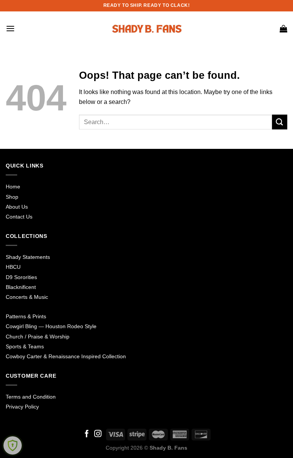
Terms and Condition (31, 397)
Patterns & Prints (26, 316)
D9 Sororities (21, 277)
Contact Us (19, 217)
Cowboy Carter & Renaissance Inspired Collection (66, 356)
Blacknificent (21, 287)
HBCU (13, 267)
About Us (17, 207)
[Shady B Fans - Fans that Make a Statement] (146, 28)
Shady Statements (28, 257)
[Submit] (279, 122)
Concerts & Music (27, 297)
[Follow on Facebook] (86, 434)
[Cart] (283, 28)
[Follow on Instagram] (97, 434)
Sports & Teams (25, 346)
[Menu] (10, 28)
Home (13, 187)
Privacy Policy (22, 407)
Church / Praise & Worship (37, 337)
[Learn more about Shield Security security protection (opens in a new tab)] (12, 445)
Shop (12, 197)
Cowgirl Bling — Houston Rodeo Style (51, 326)
